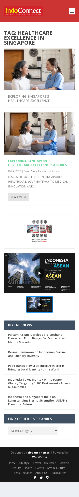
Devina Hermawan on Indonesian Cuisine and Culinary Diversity (37, 354)
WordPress (39, 457)
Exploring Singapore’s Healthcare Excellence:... (30, 98)
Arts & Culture (56, 468)
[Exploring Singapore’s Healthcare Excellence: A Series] (39, 133)
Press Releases (22, 473)
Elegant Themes (39, 452)
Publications (58, 473)
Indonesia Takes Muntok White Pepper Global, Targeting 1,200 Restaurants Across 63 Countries (39, 383)
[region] (39, 284)
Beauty (16, 468)
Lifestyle (24, 463)
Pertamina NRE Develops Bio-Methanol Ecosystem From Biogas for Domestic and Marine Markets (37, 338)
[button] (39, 273)
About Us (41, 473)
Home (12, 463)
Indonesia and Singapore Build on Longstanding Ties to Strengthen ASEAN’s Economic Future (37, 400)
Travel (37, 463)
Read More (19, 197)
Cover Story (30, 171)
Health (42, 171)
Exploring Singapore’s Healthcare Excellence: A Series (37, 163)
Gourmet (50, 463)
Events (39, 468)
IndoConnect (54, 171)
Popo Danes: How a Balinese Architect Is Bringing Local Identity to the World (36, 367)
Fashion (64, 463)
